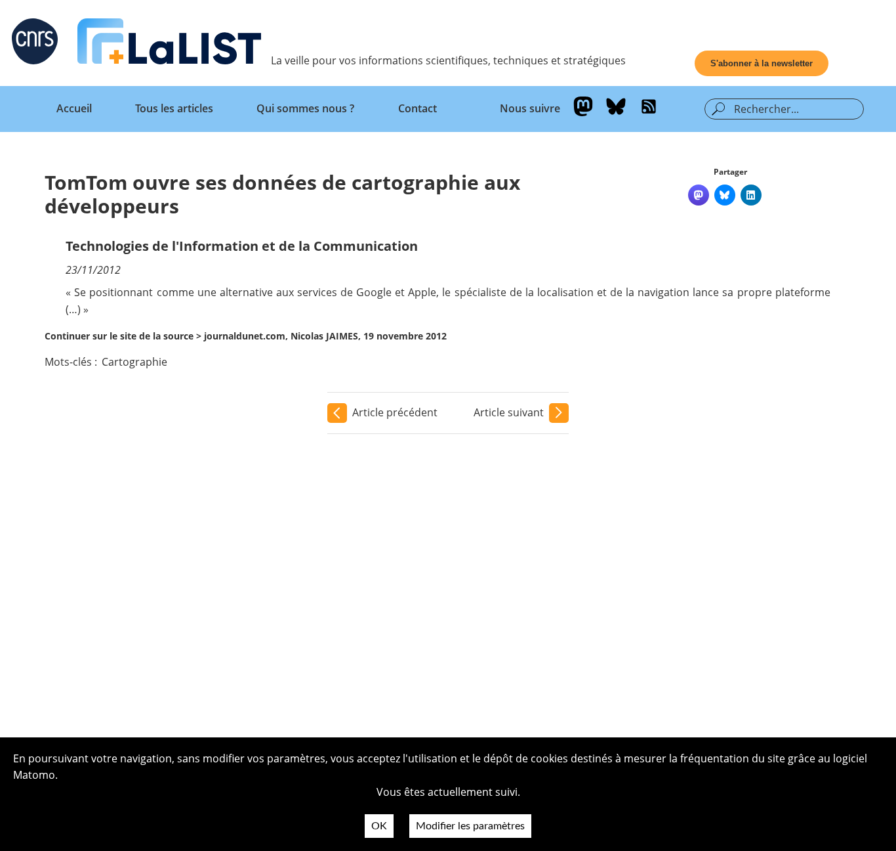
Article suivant (509, 412)
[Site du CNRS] (35, 44)
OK (379, 826)
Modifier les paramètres (470, 826)
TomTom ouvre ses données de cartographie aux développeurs (282, 194)
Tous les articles (174, 108)
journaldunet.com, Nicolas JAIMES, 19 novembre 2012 (325, 336)
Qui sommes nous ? (305, 108)
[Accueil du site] (169, 44)
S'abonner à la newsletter (761, 63)
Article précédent (395, 412)
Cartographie (134, 362)
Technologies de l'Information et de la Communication (242, 246)
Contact (417, 108)
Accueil (74, 108)
